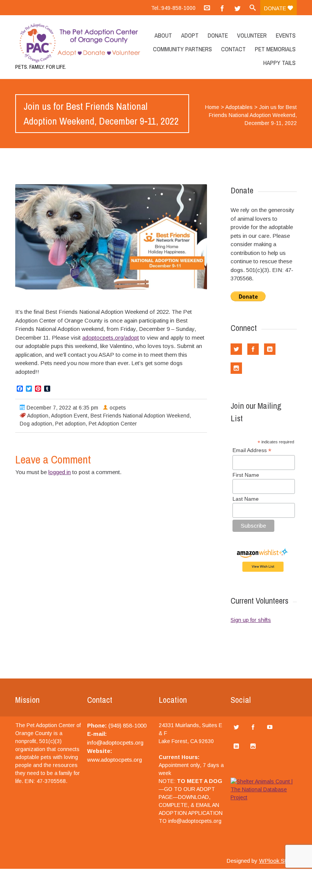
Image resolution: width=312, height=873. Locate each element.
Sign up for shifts (251, 620)
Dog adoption (36, 424)
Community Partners (182, 49)
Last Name (245, 499)
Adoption (37, 416)
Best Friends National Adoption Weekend (140, 416)
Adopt (190, 35)
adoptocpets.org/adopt (110, 337)
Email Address (251, 450)
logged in (59, 472)
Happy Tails (279, 63)
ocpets (118, 408)
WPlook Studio (278, 860)
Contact (233, 49)
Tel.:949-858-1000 (173, 8)
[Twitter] (237, 7)
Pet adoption (70, 424)
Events (286, 35)
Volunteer (252, 35)
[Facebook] (222, 7)
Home (212, 107)
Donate (276, 8)
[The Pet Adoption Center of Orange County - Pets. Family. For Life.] (57, 43)
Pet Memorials (275, 49)
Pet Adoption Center (113, 424)
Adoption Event (69, 416)
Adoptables (239, 107)
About (163, 35)
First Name (245, 475)
